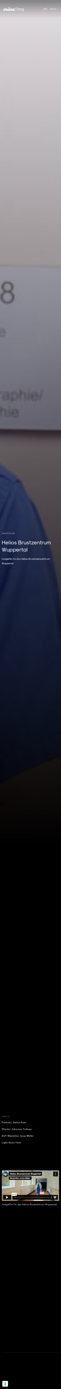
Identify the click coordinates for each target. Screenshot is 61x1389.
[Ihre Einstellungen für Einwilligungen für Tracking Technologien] (5, 1384)
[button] (50, 9)
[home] (13, 9)
